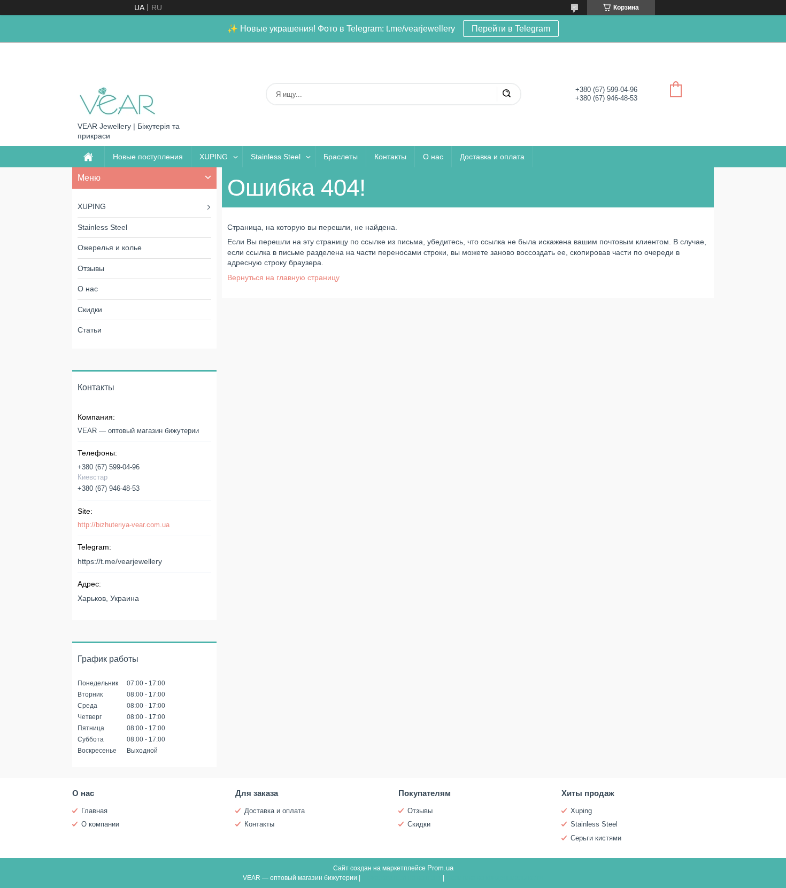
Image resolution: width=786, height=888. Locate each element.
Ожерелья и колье (110, 247)
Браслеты (340, 156)
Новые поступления (148, 156)
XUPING (213, 156)
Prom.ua (440, 868)
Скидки (90, 309)
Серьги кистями (596, 838)
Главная (94, 811)
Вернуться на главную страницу (283, 277)
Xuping (581, 811)
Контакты (390, 156)
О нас (433, 156)
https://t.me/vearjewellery (120, 561)
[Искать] (506, 94)
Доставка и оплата (492, 156)
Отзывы (91, 268)
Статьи (90, 330)
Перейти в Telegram (511, 28)
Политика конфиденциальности (494, 878)
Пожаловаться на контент (401, 878)
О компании (100, 824)
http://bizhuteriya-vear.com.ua (123, 525)
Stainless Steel (275, 156)
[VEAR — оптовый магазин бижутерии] (118, 82)
